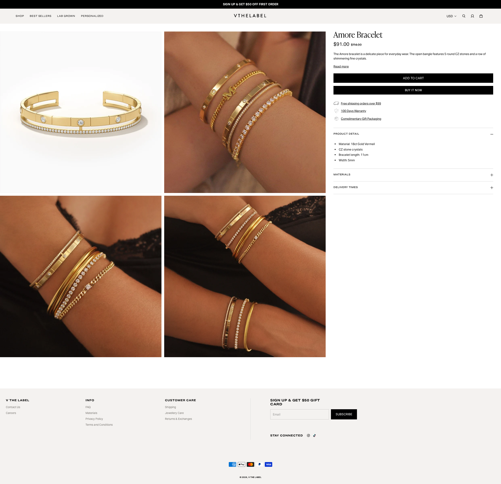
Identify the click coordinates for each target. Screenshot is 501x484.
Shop (20, 15)
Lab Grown (66, 15)
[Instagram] (308, 435)
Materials (91, 413)
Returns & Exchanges (178, 419)
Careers (11, 413)
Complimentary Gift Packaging (361, 119)
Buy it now (413, 90)
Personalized (92, 15)
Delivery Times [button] (345, 187)
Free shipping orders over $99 (361, 103)
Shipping (170, 407)
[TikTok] (314, 435)
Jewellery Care (174, 413)
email (276, 414)
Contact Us (13, 407)
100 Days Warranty (353, 111)
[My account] (472, 16)
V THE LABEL (254, 477)
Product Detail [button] (346, 133)
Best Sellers (40, 15)
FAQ (88, 407)
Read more (341, 66)
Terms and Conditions (99, 424)
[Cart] (481, 16)
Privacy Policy (94, 419)
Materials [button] (342, 174)
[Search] (464, 16)
